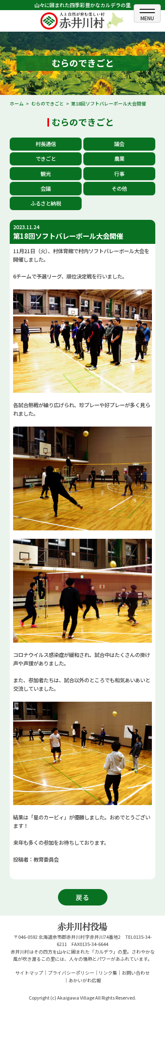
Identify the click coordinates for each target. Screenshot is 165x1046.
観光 (46, 174)
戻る (82, 897)
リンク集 (108, 972)
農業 (119, 158)
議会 (119, 144)
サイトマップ (29, 972)
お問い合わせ (136, 972)
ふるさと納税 (45, 203)
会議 (46, 188)
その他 (119, 188)
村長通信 (46, 144)
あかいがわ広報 (85, 980)
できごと (46, 158)
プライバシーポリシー (71, 972)
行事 (119, 174)
